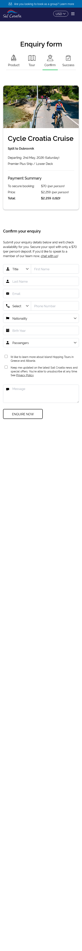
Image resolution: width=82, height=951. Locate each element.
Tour (32, 65)
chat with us (49, 256)
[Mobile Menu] (72, 14)
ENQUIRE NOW (23, 414)
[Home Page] (12, 14)
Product (13, 65)
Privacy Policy (25, 375)
